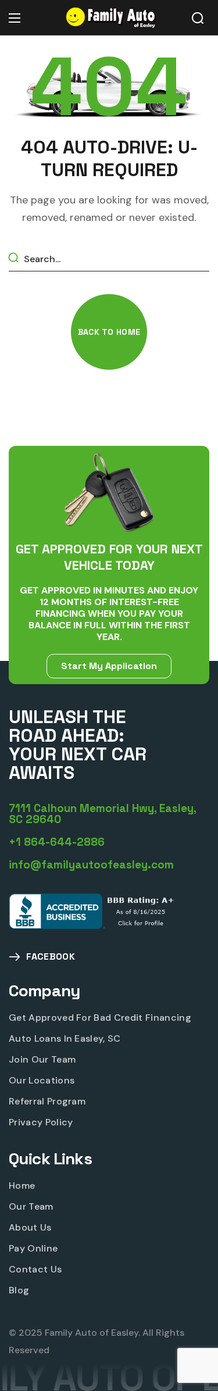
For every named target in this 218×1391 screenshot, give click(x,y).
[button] (197, 18)
